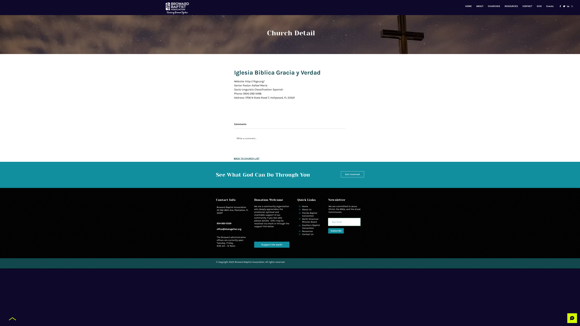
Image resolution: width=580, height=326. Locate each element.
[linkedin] (568, 6)
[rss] (572, 6)
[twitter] (564, 6)
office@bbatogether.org (229, 229)
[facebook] (560, 6)
